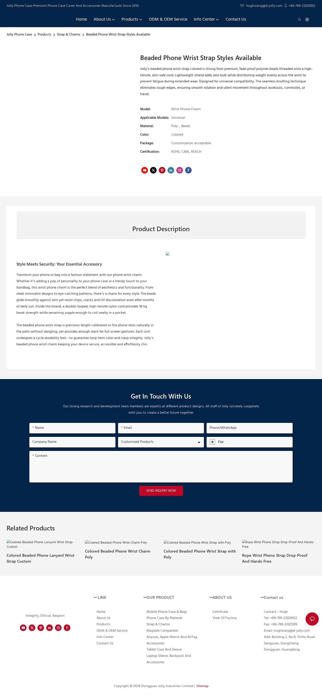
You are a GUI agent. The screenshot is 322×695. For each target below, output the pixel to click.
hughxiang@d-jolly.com (264, 6)
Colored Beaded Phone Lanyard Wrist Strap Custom (40, 558)
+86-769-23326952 (301, 6)
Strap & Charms (68, 34)
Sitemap (202, 686)
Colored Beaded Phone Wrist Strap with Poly (200, 554)
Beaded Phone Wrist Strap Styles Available (118, 34)
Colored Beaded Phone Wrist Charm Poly (117, 554)
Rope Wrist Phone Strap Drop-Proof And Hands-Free (274, 558)
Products (44, 34)
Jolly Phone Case (19, 34)
